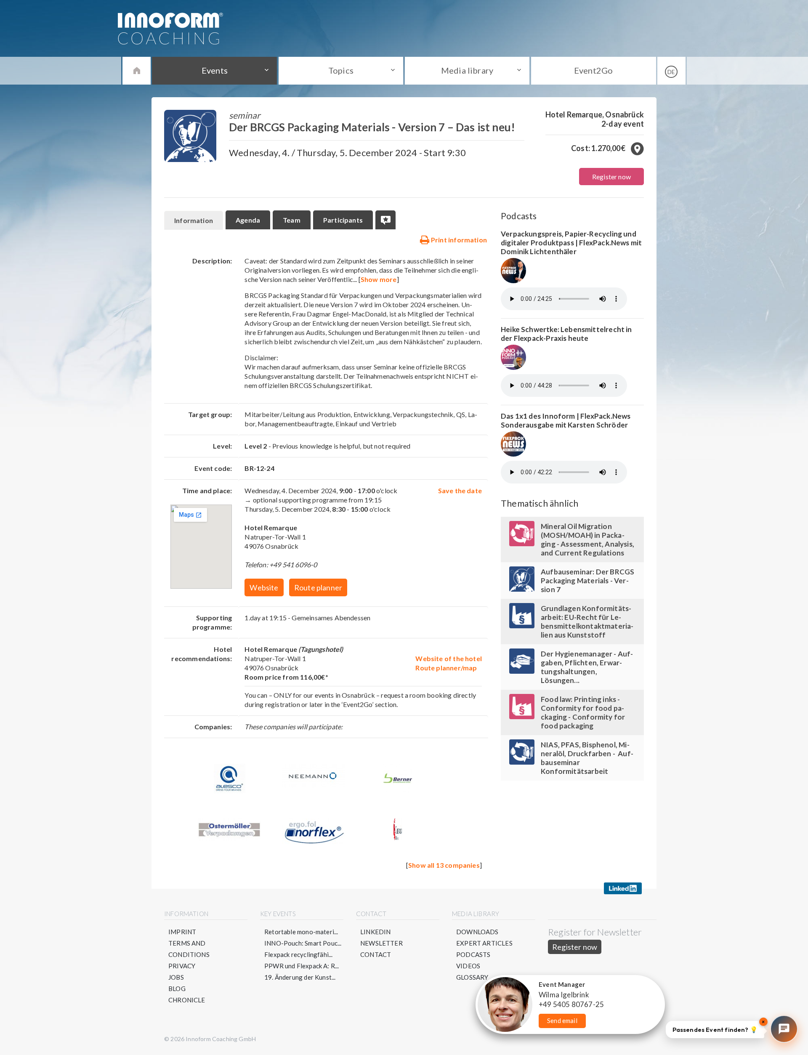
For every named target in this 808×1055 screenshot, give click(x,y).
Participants (343, 220)
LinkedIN (375, 931)
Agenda (248, 220)
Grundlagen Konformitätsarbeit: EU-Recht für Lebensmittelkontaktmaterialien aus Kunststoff (587, 621)
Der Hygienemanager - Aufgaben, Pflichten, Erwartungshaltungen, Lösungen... (587, 667)
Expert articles (484, 943)
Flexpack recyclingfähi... (298, 954)
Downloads (477, 931)
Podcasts (473, 954)
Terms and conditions (189, 948)
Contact (375, 954)
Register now (611, 177)
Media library (467, 70)
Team (291, 220)
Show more (379, 279)
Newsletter (381, 943)
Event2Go (593, 70)
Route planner (318, 587)
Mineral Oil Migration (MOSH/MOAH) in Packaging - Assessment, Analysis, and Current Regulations (587, 539)
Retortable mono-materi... (301, 931)
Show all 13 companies (444, 865)
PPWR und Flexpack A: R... (301, 966)
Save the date (460, 490)
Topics (341, 70)
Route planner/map (446, 668)
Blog (177, 988)
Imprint (182, 931)
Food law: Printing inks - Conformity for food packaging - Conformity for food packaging (583, 712)
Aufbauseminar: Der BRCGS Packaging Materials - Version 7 (587, 580)
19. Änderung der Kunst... (300, 977)
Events (215, 70)
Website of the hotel (448, 658)
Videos (468, 966)
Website (264, 587)
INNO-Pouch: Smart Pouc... (303, 943)
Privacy (181, 966)
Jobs (176, 977)
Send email (562, 1020)
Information (193, 220)
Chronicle (186, 1000)
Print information (458, 240)
